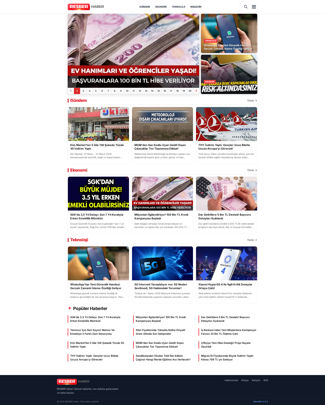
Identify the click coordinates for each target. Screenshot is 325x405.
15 (158, 90)
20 (190, 90)
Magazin (195, 6)
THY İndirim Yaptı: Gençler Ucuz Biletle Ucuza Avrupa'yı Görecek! (224, 146)
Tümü (250, 100)
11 (134, 90)
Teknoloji (178, 6)
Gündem (144, 6)
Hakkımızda (231, 380)
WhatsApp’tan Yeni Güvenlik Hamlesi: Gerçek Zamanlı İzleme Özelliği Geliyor (95, 286)
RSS (266, 380)
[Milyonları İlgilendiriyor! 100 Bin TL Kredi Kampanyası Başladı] (133, 51)
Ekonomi (161, 6)
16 (165, 90)
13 (146, 90)
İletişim (256, 380)
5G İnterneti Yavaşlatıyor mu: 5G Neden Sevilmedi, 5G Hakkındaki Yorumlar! (160, 286)
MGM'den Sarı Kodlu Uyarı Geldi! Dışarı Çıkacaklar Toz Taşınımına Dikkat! (160, 146)
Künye (244, 380)
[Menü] (254, 6)
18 (177, 90)
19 (183, 90)
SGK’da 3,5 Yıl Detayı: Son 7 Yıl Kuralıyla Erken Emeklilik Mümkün (96, 216)
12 (140, 90)
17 (171, 90)
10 (127, 90)
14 (152, 90)
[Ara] (245, 6)
